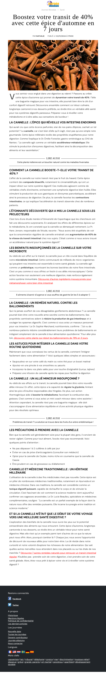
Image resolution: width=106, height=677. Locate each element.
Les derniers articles (17, 623)
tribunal (29, 659)
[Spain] (32, 653)
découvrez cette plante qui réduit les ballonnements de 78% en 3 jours (51, 338)
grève (20, 662)
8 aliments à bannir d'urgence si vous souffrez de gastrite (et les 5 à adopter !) (53, 294)
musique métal (82, 659)
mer (56, 659)
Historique (13, 615)
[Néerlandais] (19, 653)
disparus (12, 662)
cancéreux (58, 662)
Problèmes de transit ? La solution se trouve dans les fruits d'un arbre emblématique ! (53, 422)
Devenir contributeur (18, 637)
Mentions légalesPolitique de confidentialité (20, 619)
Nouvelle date (14, 631)
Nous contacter (15, 643)
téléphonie (39, 659)
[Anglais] (14, 653)
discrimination (66, 659)
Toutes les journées (17, 634)
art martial (46, 662)
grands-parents (32, 662)
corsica (49, 659)
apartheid (69, 662)
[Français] (10, 653)
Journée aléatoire (16, 640)
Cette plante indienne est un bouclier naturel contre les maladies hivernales (53, 162)
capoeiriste (13, 659)
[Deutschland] (27, 653)
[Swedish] (23, 653)
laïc (22, 659)
